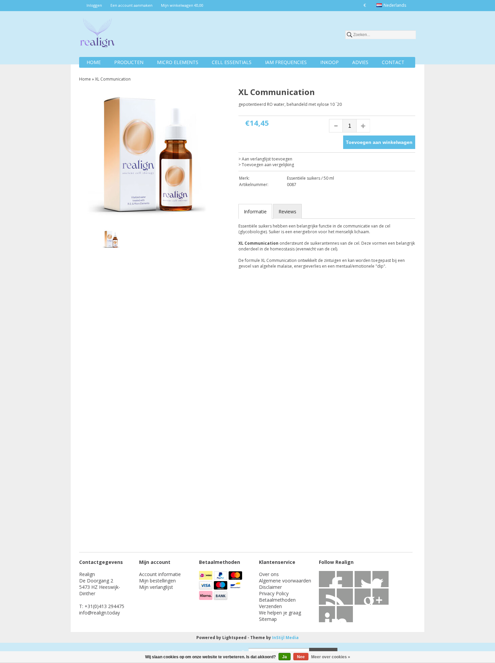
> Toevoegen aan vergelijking (266, 165)
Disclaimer (270, 587)
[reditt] (380, 597)
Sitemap (268, 619)
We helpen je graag (280, 612)
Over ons (269, 574)
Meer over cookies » (330, 657)
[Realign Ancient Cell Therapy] (97, 34)
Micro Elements (177, 62)
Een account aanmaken (131, 5)
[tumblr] (345, 614)
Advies (360, 62)
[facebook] (327, 579)
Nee (301, 657)
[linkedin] (327, 597)
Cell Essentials (232, 62)
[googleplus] (380, 579)
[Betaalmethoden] (206, 578)
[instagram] (327, 614)
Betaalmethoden (277, 600)
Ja (284, 657)
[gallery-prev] (91, 240)
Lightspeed (234, 637)
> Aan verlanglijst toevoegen (265, 159)
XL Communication (113, 79)
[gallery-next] (222, 240)
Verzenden (270, 606)
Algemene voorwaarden (285, 580)
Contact (393, 62)
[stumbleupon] (363, 597)
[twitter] (345, 579)
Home (94, 62)
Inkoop (329, 62)
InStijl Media (285, 637)
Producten (128, 62)
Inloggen (94, 5)
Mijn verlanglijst (156, 587)
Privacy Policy (274, 593)
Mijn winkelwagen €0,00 (182, 5)
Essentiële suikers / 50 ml (310, 178)
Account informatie (160, 574)
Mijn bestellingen (157, 580)
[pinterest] (345, 597)
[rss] (363, 579)
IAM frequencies (286, 62)
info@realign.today (99, 612)
